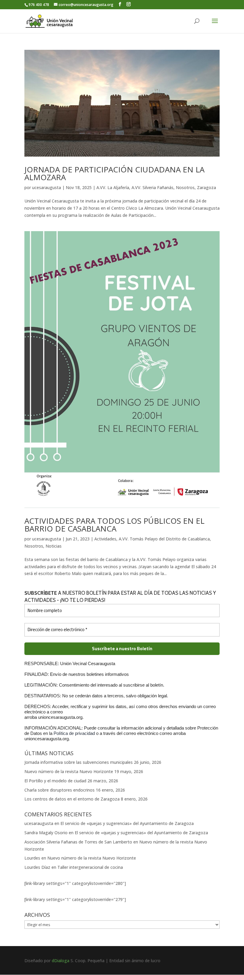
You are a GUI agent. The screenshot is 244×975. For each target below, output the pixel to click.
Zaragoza (206, 187)
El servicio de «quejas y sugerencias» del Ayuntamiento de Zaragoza (127, 823)
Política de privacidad (75, 733)
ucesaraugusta (46, 187)
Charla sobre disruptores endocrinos (59, 790)
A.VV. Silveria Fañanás (152, 187)
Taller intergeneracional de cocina (90, 867)
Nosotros (185, 187)
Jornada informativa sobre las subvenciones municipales (78, 762)
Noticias (54, 546)
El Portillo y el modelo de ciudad (55, 781)
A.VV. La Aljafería (112, 187)
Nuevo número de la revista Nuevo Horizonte (68, 771)
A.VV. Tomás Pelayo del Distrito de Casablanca (164, 539)
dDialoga (60, 960)
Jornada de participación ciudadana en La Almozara (114, 173)
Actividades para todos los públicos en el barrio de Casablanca (114, 524)
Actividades (105, 539)
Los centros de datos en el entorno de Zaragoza (72, 799)
